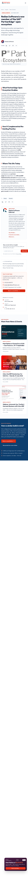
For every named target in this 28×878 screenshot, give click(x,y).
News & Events (13, 9)
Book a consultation (13, 290)
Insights (6, 9)
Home (2, 9)
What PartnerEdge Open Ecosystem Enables (13, 263)
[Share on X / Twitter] (9, 45)
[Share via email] (13, 45)
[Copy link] (16, 45)
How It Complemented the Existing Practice (13, 265)
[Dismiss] (25, 859)
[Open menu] (25, 3)
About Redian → (12, 232)
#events (10, 198)
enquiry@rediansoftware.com (11, 285)
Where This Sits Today (8, 268)
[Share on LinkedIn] (6, 45)
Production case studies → (14, 234)
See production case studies (10, 445)
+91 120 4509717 (8, 282)
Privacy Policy (18, 253)
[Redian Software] (6, 2)
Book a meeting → (16, 868)
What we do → (12, 236)
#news (5, 198)
